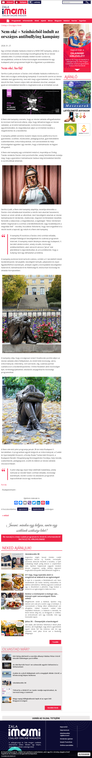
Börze (50, 21)
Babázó (67, 21)
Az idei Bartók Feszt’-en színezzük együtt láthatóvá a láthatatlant (35, 666)
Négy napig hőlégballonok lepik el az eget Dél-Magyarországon (32, 700)
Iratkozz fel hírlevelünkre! (32, 539)
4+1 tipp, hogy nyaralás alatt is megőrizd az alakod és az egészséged (42, 576)
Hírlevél (10, 2)
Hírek (37, 21)
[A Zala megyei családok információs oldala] (14, 11)
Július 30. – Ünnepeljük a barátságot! (41, 621)
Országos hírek (15, 25)
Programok (16, 21)
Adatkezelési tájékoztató (65, 734)
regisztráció (22, 509)
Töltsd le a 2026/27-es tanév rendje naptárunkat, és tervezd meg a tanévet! (35, 691)
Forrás (4, 484)
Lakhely (37, 2)
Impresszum (64, 730)
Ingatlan (82, 21)
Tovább (55, 642)
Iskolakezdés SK (32, 554)
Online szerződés (66, 745)
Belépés (23, 2)
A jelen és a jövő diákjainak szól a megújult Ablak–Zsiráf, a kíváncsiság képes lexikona (37, 674)
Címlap (7, 20)
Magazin (58, 21)
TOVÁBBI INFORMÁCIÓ (8, 756)
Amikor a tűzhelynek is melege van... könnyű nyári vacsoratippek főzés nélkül (41, 596)
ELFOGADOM (84, 754)
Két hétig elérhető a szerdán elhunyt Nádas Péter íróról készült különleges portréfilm (36, 657)
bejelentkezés (38, 509)
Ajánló (43, 21)
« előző (5, 515)
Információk (28, 21)
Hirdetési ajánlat (66, 739)
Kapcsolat (64, 727)
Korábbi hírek (53, 708)
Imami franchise (66, 742)
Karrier (74, 21)
